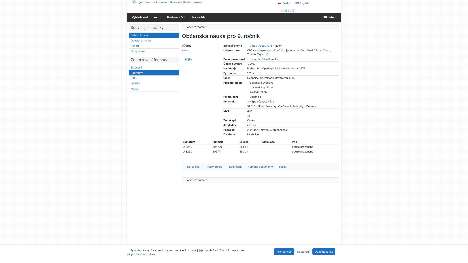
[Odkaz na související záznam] (248, 45)
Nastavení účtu (176, 17)
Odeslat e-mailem (141, 40)
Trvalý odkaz (213, 166)
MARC (134, 88)
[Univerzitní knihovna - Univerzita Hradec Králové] (167, 1)
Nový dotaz (138, 51)
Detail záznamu (140, 35)
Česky (286, 3)
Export (135, 45)
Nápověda (198, 17)
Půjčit (188, 59)
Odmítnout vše (324, 251)
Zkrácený (136, 67)
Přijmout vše (284, 251)
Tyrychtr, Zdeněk (260, 59)
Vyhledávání (140, 17)
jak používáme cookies (141, 254)
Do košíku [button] (192, 166)
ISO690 (135, 83)
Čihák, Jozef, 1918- (262, 45)
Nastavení (303, 251)
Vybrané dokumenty (260, 166)
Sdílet (282, 166)
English (304, 3)
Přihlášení (329, 17)
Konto (157, 17)
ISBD (134, 78)
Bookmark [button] (235, 166)
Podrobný (137, 72)
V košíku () (287, 10)
